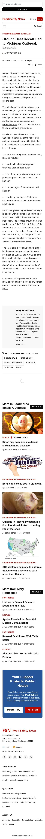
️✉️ (5, 747)
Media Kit (38, 820)
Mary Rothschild (13, 53)
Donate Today (13, 710)
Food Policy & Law (9, 771)
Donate (11, 824)
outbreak (8, 367)
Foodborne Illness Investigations (18, 479)
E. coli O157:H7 (10, 358)
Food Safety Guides (26, 771)
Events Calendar (29, 798)
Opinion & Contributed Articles (14, 776)
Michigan (30, 362)
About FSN (33, 710)
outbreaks (33, 776)
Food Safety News (25, 836)
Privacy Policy (27, 820)
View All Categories (17, 780)
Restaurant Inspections (11, 798)
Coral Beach (10, 533)
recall (19, 367)
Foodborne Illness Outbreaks (16, 34)
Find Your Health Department (14, 793)
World (5, 438)
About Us (6, 820)
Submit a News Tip (27, 802)
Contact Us (16, 820)
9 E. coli (9, 77)
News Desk (9, 488)
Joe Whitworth (12, 449)
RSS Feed (6, 806)
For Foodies (8, 598)
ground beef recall (13, 362)
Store (4, 824)
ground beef (27, 358)
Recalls (6, 615)
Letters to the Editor (10, 802)
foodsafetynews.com (10, 735)
